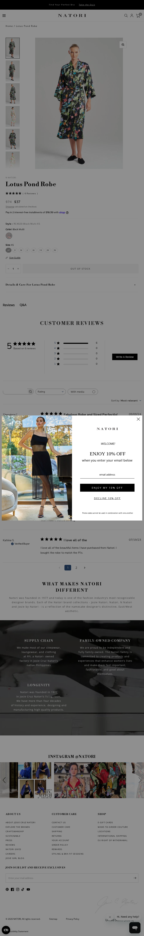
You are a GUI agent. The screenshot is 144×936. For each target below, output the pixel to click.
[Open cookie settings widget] (6, 930)
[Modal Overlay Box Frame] (72, 468)
